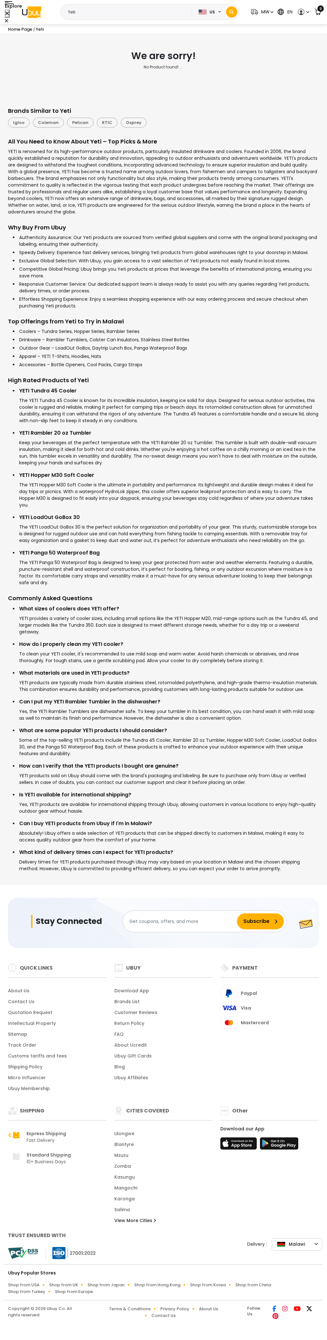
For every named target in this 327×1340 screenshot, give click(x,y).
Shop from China (253, 1285)
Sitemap (17, 1034)
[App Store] (239, 1145)
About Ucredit (130, 1045)
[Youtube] (297, 1309)
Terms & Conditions (130, 1309)
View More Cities (134, 1220)
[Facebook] (275, 1309)
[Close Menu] (7, 14)
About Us (18, 991)
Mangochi (125, 1188)
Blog (119, 1067)
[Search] (231, 12)
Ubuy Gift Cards (133, 1056)
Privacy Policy (174, 1309)
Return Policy (129, 1023)
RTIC (107, 123)
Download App (131, 991)
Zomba (122, 1166)
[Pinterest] (275, 1316)
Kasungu (124, 1177)
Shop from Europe (74, 1292)
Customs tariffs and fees (37, 1056)
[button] (261, 12)
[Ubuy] (31, 12)
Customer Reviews (135, 1012)
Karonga (124, 1199)
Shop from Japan (106, 1285)
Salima (122, 1209)
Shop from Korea (208, 1285)
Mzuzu (121, 1155)
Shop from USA (24, 1285)
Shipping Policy (25, 1067)
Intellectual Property (32, 1023)
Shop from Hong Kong (157, 1285)
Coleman (48, 123)
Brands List (127, 1001)
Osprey (133, 123)
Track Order (22, 1045)
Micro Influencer (27, 1077)
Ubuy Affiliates (131, 1077)
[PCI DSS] (23, 1253)
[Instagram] (285, 1309)
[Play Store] (279, 1145)
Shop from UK (63, 1285)
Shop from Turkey (26, 1292)
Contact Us (21, 1001)
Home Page (20, 29)
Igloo (19, 123)
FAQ (119, 1034)
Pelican (80, 123)
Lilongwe (124, 1133)
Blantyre (124, 1144)
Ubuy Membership (29, 1088)
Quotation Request (30, 1012)
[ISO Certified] (71, 1253)
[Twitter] (309, 1309)
